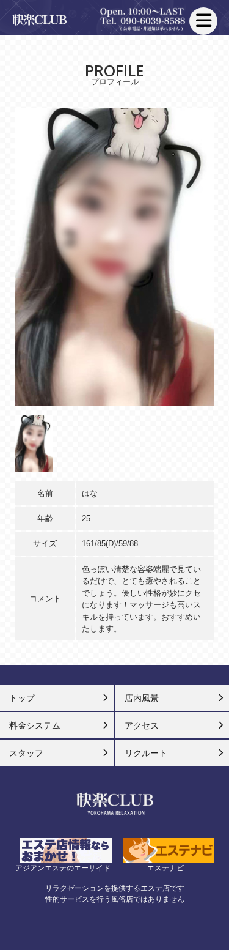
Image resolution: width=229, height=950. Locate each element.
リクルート (146, 753)
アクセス (142, 725)
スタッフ (26, 753)
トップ (22, 698)
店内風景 (142, 698)
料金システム (34, 725)
